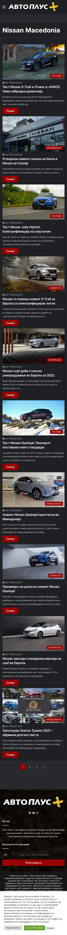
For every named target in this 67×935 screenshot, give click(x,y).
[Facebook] (30, 813)
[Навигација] (3, 8)
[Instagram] (37, 813)
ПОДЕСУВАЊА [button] (13, 928)
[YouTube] (33, 813)
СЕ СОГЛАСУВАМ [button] (34, 928)
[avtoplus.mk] (33, 7)
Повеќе (10, 111)
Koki (7, 82)
